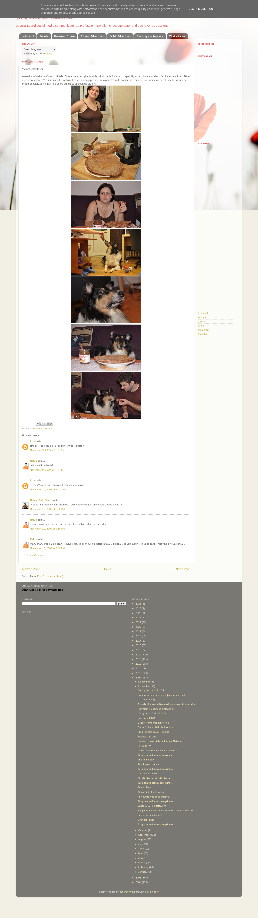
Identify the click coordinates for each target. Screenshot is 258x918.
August (142, 839)
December (144, 681)
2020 (138, 627)
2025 (138, 608)
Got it (213, 9)
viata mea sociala (42, 428)
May (141, 853)
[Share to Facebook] (48, 424)
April (141, 858)
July (140, 844)
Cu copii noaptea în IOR (151, 690)
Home (107, 569)
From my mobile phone (150, 36)
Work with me (177, 36)
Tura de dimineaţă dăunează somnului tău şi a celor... (167, 704)
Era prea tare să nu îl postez (153, 732)
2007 (138, 882)
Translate (48, 53)
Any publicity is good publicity (154, 796)
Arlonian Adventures (92, 36)
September (144, 835)
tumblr (201, 325)
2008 (138, 877)
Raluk (33, 461)
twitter (201, 321)
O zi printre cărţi (146, 699)
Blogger (154, 891)
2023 (138, 613)
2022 (138, 617)
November (144, 686)
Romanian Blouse (64, 36)
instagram (203, 330)
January (143, 872)
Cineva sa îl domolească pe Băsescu (158, 750)
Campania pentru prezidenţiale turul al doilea (162, 695)
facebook (203, 313)
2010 (138, 673)
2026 (138, 603)
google (202, 317)
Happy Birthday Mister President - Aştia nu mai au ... (167, 810)
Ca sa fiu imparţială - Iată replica (156, 727)
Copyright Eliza (146, 819)
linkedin (202, 334)
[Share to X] (44, 424)
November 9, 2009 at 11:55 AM (47, 450)
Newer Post (30, 569)
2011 (138, 668)
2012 (138, 663)
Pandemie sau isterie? (150, 815)
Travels (44, 36)
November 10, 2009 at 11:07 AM (48, 489)
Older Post (182, 569)
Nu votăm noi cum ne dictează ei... (157, 709)
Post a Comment (36, 555)
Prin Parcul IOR (146, 718)
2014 (138, 654)
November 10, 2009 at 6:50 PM (47, 509)
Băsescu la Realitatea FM (152, 806)
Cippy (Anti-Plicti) (40, 500)
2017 (138, 640)
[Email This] (38, 424)
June (141, 848)
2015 (138, 650)
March (142, 862)
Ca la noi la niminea (149, 773)
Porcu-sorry (144, 745)
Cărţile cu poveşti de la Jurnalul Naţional (160, 741)
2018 (138, 636)
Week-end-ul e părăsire (151, 792)
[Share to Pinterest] (51, 424)
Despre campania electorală (153, 722)
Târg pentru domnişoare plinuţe (155, 755)
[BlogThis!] (41, 424)
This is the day (146, 759)
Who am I (28, 36)
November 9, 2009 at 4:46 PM (46, 470)
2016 (138, 645)
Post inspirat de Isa (148, 764)
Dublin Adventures (120, 36)
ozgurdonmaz (127, 891)
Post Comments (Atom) (50, 576)
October (143, 830)
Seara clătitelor (146, 787)
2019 (138, 631)
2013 (138, 659)
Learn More (197, 9)
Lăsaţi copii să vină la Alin (152, 713)
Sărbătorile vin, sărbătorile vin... (155, 778)
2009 (138, 677)
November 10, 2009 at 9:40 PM (47, 548)
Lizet (33, 441)
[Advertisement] (217, 203)
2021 (138, 622)
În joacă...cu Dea (147, 736)
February (143, 867)
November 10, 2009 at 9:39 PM (47, 528)
